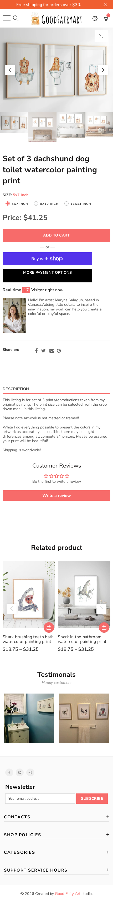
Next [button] (103, 70)
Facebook (36, 350)
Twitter (43, 350)
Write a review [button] (56, 495)
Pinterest (59, 350)
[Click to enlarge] (101, 36)
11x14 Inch (81, 204)
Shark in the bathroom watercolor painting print (82, 639)
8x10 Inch (49, 204)
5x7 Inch (20, 204)
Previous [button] (10, 70)
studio (73, 893)
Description (16, 388)
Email (51, 350)
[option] (56, 70)
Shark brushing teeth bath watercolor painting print (28, 639)
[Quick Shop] (49, 627)
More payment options (47, 272)
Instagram (30, 772)
